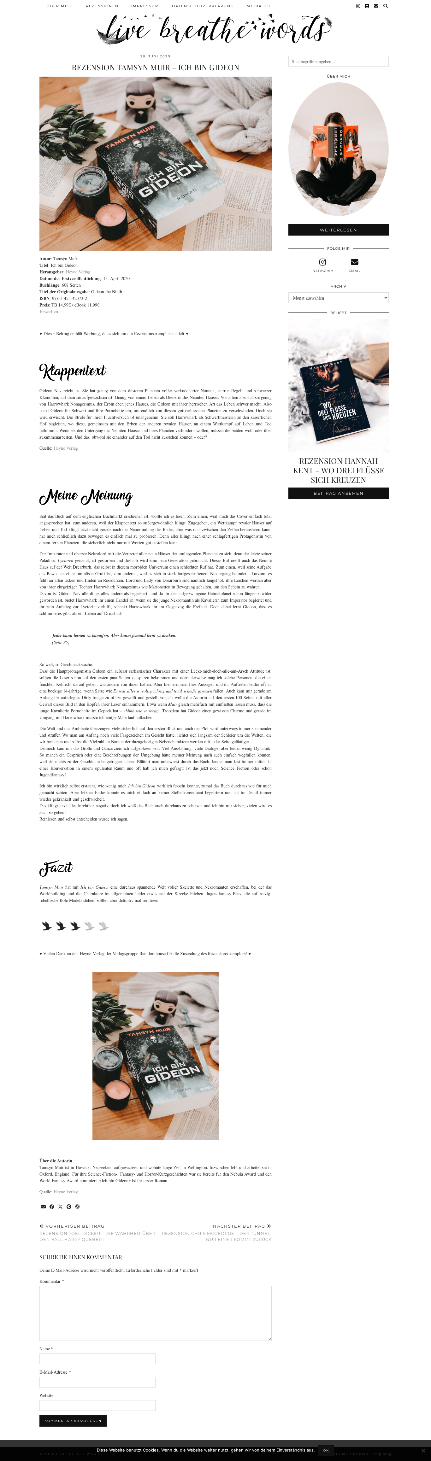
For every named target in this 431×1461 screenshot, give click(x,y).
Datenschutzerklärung (203, 6)
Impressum (145, 6)
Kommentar (51, 1281)
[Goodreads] (367, 6)
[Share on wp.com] (78, 1207)
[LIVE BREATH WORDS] (215, 23)
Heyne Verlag (78, 272)
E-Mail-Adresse (55, 1372)
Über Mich (60, 6)
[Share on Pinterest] (69, 1207)
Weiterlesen (338, 229)
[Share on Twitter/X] (60, 1207)
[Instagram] (358, 6)
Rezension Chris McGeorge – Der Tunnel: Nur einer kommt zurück (217, 1233)
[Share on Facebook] (52, 1207)
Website (46, 1395)
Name (46, 1349)
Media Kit (259, 6)
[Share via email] (43, 1207)
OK (326, 1450)
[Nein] (423, 1450)
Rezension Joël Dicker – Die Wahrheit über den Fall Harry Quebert (97, 1233)
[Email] (376, 6)
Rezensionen (102, 6)
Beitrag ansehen (339, 493)
